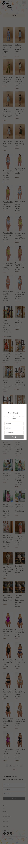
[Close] (25, 405)
